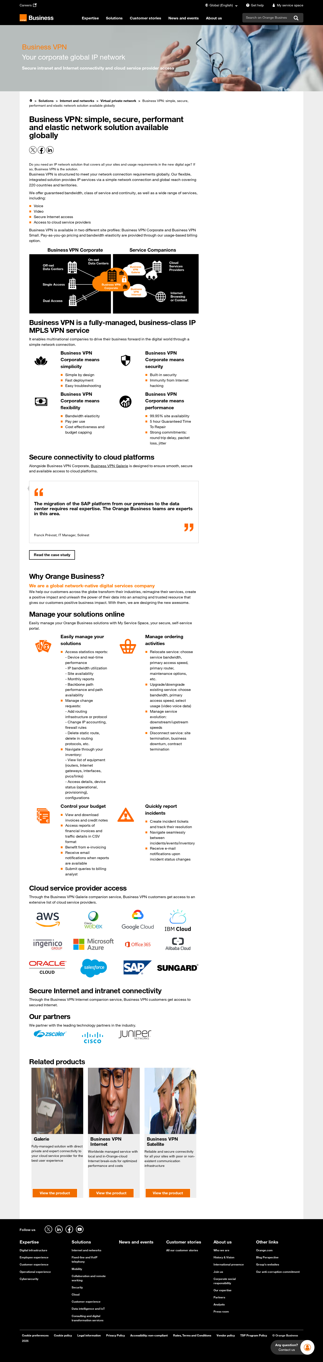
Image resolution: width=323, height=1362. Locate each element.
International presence (229, 1264)
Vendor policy (226, 1335)
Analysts (219, 1304)
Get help (257, 5)
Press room (221, 1311)
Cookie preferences (35, 1335)
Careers (26, 5)
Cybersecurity (29, 1279)
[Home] (30, 100)
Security (77, 1287)
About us (214, 18)
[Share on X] (33, 152)
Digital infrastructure (33, 1250)
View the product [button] (55, 1193)
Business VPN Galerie (109, 465)
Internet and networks (77, 101)
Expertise (90, 18)
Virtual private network (118, 101)
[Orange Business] (36, 17)
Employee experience (34, 1257)
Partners (219, 1297)
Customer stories (145, 18)
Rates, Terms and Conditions (192, 1335)
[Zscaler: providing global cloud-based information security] (50, 1033)
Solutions (114, 18)
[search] (266, 17)
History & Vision (224, 1257)
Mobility (77, 1269)
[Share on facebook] (42, 152)
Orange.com (264, 1250)
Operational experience (35, 1272)
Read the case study (52, 554)
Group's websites (267, 1264)
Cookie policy (63, 1335)
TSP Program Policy (253, 1335)
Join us (218, 1272)
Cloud (75, 1294)
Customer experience (34, 1264)
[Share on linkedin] (50, 152)
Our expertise (222, 1290)
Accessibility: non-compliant (149, 1335)
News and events (183, 18)
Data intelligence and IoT (88, 1308)
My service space (290, 5)
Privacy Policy (115, 1335)
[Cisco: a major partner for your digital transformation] (92, 1037)
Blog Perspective (267, 1257)
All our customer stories (182, 1250)
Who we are (221, 1250)
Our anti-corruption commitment (278, 1272)
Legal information (89, 1335)
